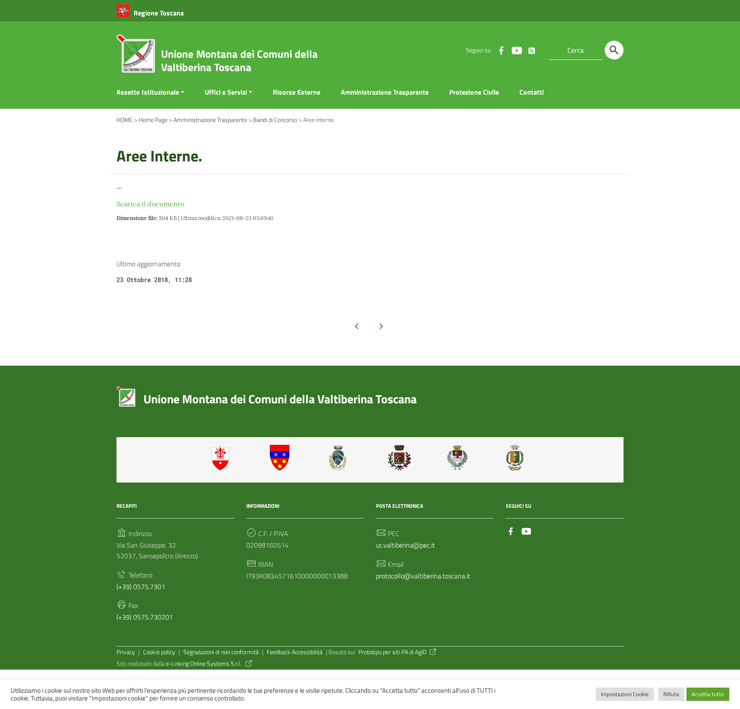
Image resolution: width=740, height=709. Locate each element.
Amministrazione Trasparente (385, 92)
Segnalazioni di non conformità (221, 652)
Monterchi (399, 458)
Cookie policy (159, 652)
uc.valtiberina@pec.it (405, 545)
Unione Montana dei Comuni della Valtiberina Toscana (239, 60)
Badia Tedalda (281, 458)
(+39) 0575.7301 (140, 586)
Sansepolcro (458, 458)
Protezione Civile (474, 92)
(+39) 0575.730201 (144, 617)
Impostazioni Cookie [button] (625, 694)
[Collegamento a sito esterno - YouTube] (516, 50)
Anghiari (222, 458)
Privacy (125, 652)
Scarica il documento (150, 204)
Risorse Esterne (296, 92)
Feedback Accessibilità (294, 652)
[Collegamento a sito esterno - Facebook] (501, 50)
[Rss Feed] (532, 49)
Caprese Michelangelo (340, 458)
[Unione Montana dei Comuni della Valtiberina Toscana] (135, 57)
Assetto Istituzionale (147, 92)
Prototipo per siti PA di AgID (392, 652)
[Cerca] (614, 50)
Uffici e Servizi (226, 92)
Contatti (531, 92)
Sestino (517, 458)
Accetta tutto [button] (708, 694)
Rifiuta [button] (671, 694)
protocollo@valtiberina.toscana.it (423, 576)
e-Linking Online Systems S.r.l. (204, 663)
